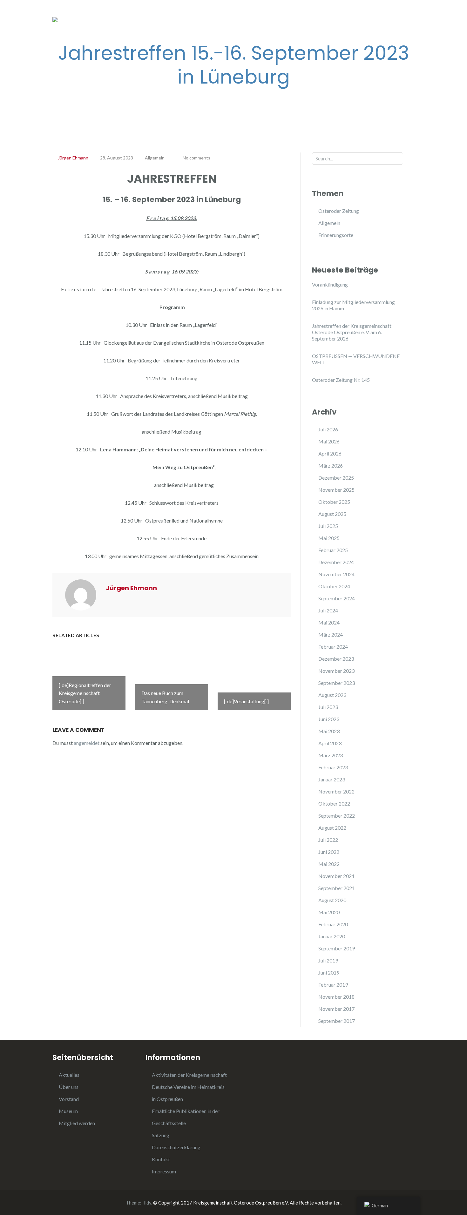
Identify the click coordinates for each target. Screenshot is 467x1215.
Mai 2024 (329, 622)
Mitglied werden (77, 1123)
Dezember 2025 (336, 478)
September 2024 (336, 598)
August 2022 (332, 828)
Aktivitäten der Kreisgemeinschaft (189, 1075)
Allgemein (188, 15)
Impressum (164, 1171)
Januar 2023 (331, 779)
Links (386, 15)
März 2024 (330, 634)
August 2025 (332, 514)
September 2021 (336, 888)
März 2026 (330, 465)
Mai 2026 (329, 441)
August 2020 (332, 900)
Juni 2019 (328, 972)
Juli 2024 (328, 610)
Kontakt (161, 1159)
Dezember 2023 (336, 659)
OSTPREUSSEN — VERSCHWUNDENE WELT (356, 359)
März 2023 (330, 755)
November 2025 (336, 490)
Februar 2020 (333, 924)
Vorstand (69, 1099)
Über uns (68, 1087)
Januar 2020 (331, 936)
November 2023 (336, 671)
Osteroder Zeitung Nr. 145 (341, 380)
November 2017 (336, 1009)
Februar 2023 (333, 767)
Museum (357, 15)
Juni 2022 (328, 852)
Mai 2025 (329, 538)
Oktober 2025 (334, 502)
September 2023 (336, 683)
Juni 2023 (328, 719)
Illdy (146, 1202)
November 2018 (336, 997)
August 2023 (332, 695)
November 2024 (336, 574)
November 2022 (336, 791)
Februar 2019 (333, 985)
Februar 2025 (333, 550)
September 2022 (336, 816)
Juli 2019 (328, 960)
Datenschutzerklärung (176, 1147)
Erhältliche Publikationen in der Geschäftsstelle (245, 28)
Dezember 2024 (336, 562)
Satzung (160, 1135)
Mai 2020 (329, 912)
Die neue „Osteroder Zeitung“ (299, 15)
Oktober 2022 (334, 803)
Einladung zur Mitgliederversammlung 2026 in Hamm (353, 305)
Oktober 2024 (334, 586)
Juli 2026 (328, 429)
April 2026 (330, 453)
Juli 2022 (328, 840)
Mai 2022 (329, 864)
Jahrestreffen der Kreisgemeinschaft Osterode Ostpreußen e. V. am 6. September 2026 (351, 332)
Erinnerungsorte (231, 15)
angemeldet (86, 743)
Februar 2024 (333, 647)
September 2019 (336, 948)
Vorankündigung (330, 284)
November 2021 (336, 876)
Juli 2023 (328, 707)
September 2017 (336, 1021)
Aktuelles (69, 1075)
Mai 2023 (329, 731)
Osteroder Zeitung (338, 211)
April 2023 (330, 743)
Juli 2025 (328, 526)
